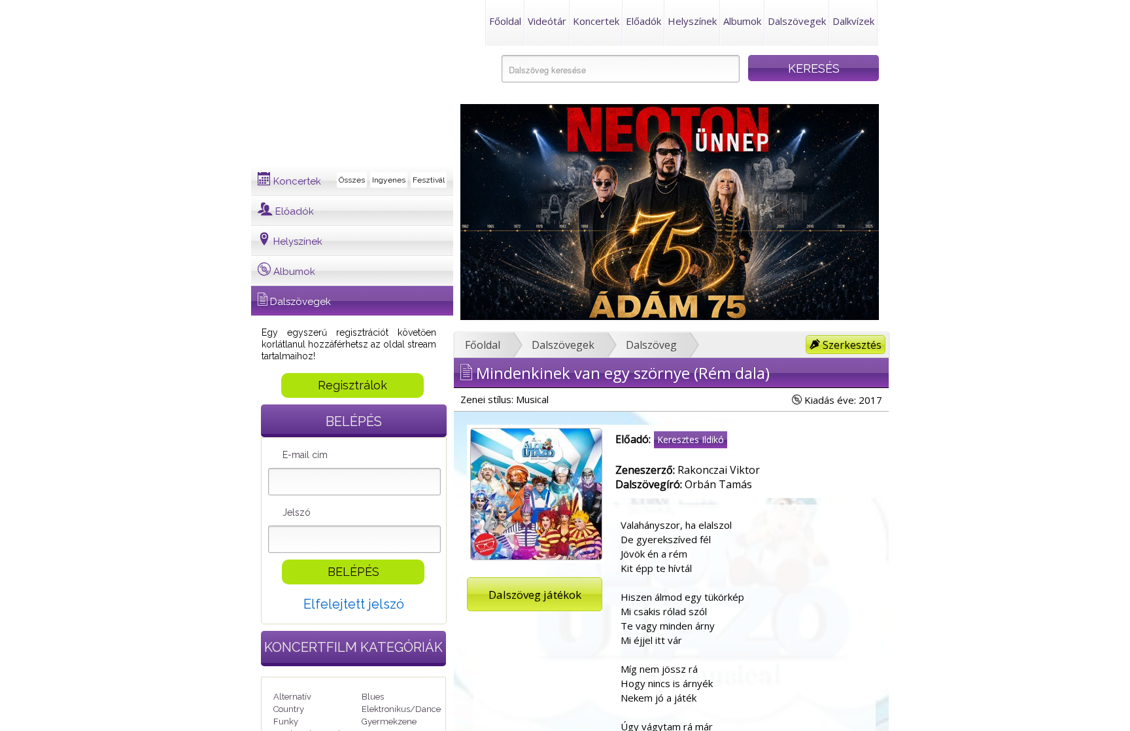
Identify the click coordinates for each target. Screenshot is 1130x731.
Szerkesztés (851, 345)
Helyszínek (692, 20)
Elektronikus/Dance (401, 709)
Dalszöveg (651, 345)
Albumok (742, 20)
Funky (285, 721)
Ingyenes (388, 180)
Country (288, 709)
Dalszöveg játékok (534, 594)
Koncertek (596, 20)
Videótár (547, 20)
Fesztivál (429, 180)
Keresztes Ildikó (690, 439)
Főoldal (505, 20)
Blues (373, 697)
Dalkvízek (853, 20)
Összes (352, 180)
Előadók (643, 20)
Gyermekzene (389, 721)
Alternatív (292, 697)
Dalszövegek (797, 20)
